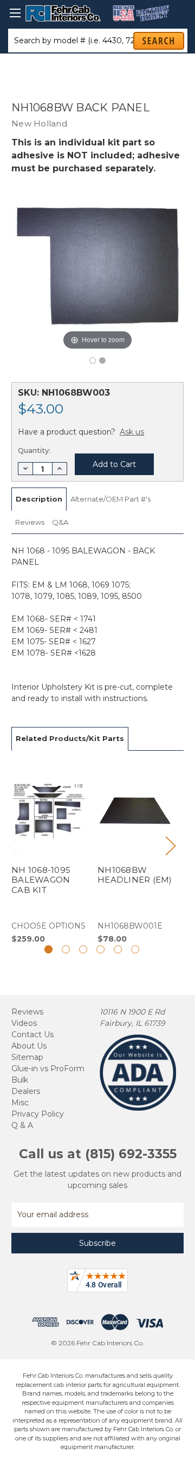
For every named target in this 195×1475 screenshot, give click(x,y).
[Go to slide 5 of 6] (118, 949)
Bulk (19, 1080)
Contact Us (32, 1034)
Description (39, 499)
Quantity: (34, 450)
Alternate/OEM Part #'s (110, 499)
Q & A (22, 1125)
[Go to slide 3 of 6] (83, 949)
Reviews (29, 522)
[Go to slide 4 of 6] (100, 949)
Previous (14, 845)
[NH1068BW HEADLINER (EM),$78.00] (135, 853)
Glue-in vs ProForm (47, 1068)
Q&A (60, 522)
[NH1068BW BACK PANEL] (92, 360)
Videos (24, 1023)
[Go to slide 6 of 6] (135, 949)
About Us (29, 1046)
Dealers (25, 1091)
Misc (20, 1102)
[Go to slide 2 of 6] (66, 949)
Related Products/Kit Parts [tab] (70, 738)
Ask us (132, 432)
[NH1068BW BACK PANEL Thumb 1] (102, 360)
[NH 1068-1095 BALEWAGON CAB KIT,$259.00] (48, 853)
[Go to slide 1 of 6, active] (48, 949)
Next (170, 845)
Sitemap (27, 1057)
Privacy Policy (37, 1114)
